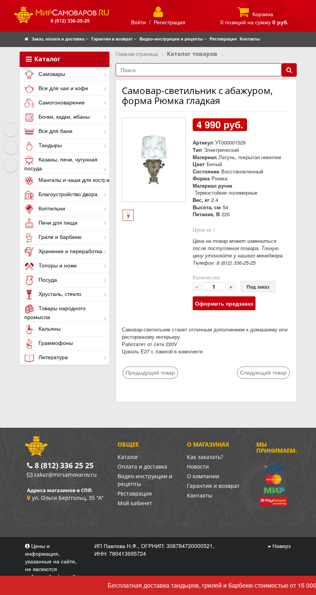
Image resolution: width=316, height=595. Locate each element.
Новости (198, 466)
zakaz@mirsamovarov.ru (65, 474)
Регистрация (169, 22)
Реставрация (135, 493)
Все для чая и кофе (62, 88)
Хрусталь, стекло (59, 294)
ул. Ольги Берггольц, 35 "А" (68, 497)
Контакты (199, 495)
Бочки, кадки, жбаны (63, 116)
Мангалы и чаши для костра (73, 179)
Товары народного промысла (55, 312)
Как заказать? (205, 457)
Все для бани (54, 130)
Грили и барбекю (59, 236)
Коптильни (51, 208)
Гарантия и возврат (213, 485)
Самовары (51, 73)
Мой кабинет (135, 503)
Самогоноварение (61, 102)
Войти (138, 22)
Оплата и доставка (142, 466)
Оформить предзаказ (224, 303)
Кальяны (49, 328)
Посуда (47, 279)
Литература (52, 357)
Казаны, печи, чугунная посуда (60, 163)
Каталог (47, 59)
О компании (203, 476)
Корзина (262, 14)
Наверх (281, 546)
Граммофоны (55, 342)
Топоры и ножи (57, 265)
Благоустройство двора (67, 194)
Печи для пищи (57, 222)
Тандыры (49, 145)
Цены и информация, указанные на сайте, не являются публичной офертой (51, 561)
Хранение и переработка (69, 251)
